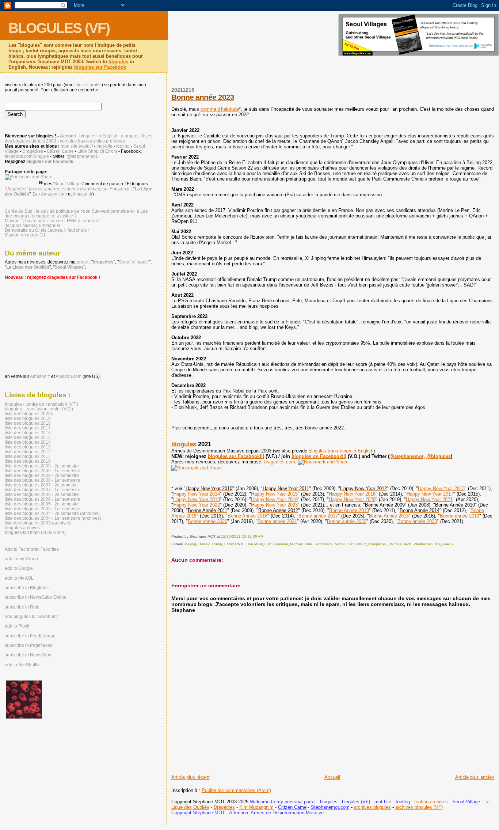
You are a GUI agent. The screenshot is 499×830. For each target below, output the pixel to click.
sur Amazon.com (50, 194)
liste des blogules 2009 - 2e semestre (42, 465)
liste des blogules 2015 (28, 437)
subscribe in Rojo (22, 607)
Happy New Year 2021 (429, 499)
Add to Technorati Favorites (32, 549)
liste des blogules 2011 (27, 456)
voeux (448, 544)
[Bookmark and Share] (323, 462)
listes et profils (87, 84)
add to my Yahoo (21, 558)
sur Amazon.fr (116, 189)
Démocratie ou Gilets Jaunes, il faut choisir (47, 230)
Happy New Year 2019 (274, 499)
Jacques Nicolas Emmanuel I (33, 225)
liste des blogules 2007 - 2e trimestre (41, 484)
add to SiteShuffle (22, 664)
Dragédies (224, 807)
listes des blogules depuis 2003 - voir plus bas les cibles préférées (78, 138)
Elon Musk (254, 544)
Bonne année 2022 (346, 521)
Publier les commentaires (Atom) (236, 790)
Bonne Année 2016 (247, 516)
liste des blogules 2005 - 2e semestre (42, 503)
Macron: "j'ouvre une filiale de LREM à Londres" (52, 220)
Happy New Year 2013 (441, 488)
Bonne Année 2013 (349, 510)
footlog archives (431, 801)
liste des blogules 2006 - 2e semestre (42, 494)
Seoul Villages (68, 183)
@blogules (438, 456)
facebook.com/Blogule (27, 156)
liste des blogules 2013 (28, 446)
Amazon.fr (82, 194)
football (296, 544)
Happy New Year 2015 (274, 494)
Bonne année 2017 (318, 516)
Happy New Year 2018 (196, 499)
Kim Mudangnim (256, 807)
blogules (118, 61)
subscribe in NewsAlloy (28, 654)
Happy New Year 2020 (352, 499)
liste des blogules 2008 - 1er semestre (42, 480)
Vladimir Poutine (427, 544)
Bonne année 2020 (207, 521)
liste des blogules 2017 (28, 427)
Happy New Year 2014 (196, 494)
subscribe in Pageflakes (28, 645)
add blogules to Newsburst (31, 616)
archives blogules (372, 807)
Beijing (190, 544)
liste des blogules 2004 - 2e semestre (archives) (52, 513)
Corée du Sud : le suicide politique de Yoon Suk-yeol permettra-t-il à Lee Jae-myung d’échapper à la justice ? (76, 213)
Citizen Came (60, 151)
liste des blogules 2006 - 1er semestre (42, 499)
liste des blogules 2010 (28, 461)
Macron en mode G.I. (25, 234)
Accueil (332, 777)
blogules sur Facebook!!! (236, 456)
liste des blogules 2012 (28, 451)
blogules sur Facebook (100, 67)
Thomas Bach (399, 544)
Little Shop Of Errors (97, 151)
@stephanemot (406, 456)
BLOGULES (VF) (59, 28)
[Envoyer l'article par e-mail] (265, 536)
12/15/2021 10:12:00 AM (242, 536)
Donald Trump (210, 544)
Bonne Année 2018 (389, 516)
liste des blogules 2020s (29, 413)
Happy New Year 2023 (274, 505)
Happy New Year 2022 (196, 505)
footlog (123, 146)
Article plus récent (190, 777)
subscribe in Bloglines (27, 587)
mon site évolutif (77, 146)
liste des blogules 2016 (28, 432)
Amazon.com (68, 376)
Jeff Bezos (323, 544)
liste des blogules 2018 (28, 423)
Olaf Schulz (356, 544)
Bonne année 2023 (202, 97)
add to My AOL (19, 578)
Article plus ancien (474, 777)
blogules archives (22, 527)
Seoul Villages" (134, 262)
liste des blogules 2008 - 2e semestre (42, 475)
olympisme (377, 544)
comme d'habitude (220, 109)
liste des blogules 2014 (28, 442)
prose (82, 262)
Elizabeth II (233, 544)
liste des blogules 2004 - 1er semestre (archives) (53, 518)
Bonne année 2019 (459, 516)
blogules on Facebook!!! (319, 456)
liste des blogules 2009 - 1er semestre (42, 470)
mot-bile (104, 146)
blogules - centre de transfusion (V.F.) (41, 404)
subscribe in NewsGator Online (35, 597)
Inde (308, 544)
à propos (129, 136)
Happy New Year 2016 (352, 494)
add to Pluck (17, 626)
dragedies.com (279, 462)
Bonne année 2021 (277, 521)
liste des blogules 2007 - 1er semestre (42, 489)
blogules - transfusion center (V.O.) (39, 408)
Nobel (339, 544)
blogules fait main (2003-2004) (35, 532)
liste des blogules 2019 (28, 418)
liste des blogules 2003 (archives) (38, 522)
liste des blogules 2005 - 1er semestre (42, 508)
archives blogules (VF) (419, 807)
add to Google (19, 568)
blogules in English (98, 136)
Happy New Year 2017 (430, 494)
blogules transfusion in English (341, 451)
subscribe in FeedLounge (30, 635)
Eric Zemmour (276, 544)
